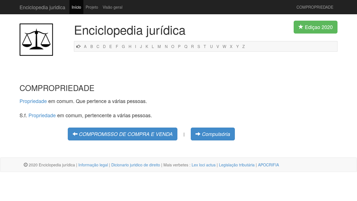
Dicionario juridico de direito (135, 165)
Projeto (92, 7)
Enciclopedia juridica (42, 7)
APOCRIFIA (268, 165)
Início (76, 7)
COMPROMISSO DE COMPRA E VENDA (126, 133)
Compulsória (216, 133)
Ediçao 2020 (318, 26)
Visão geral (112, 7)
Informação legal (93, 165)
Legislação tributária (237, 165)
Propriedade (33, 100)
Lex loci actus (204, 165)
